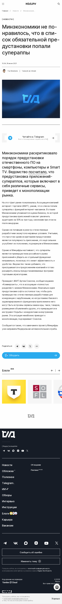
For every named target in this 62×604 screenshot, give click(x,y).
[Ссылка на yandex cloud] (12, 582)
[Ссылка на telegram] (4, 451)
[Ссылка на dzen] (18, 451)
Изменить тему (29, 561)
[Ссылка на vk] (9, 451)
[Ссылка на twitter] (27, 451)
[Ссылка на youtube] (23, 451)
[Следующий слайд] (59, 371)
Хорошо (56, 598)
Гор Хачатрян (13, 71)
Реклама (36, 470)
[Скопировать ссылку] (36, 346)
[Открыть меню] (3, 4)
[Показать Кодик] (57, 587)
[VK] (23, 346)
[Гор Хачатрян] (4, 71)
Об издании (36, 465)
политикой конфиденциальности (39, 568)
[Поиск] (59, 4)
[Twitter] (30, 346)
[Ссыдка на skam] (7, 591)
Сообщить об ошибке (31, 552)
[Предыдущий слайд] (52, 370)
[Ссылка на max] (13, 451)
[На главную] (31, 4)
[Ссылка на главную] (8, 434)
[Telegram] (17, 346)
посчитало (38, 172)
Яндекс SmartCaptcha (45, 571)
